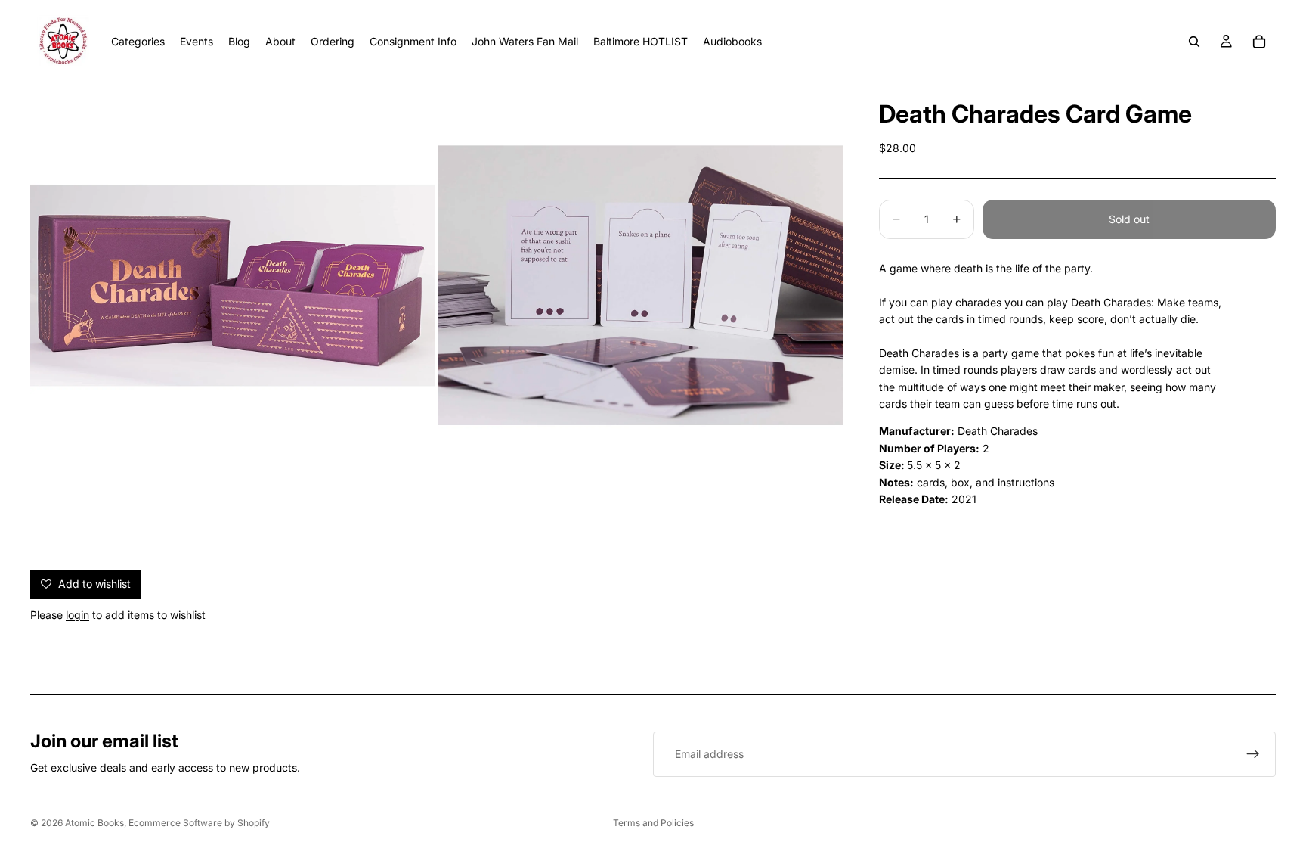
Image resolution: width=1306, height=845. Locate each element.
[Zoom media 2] (640, 285)
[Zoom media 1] (232, 285)
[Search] (1194, 41)
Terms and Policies (653, 822)
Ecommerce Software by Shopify (199, 822)
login (77, 614)
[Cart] (1259, 41)
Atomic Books (94, 822)
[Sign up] (1253, 754)
